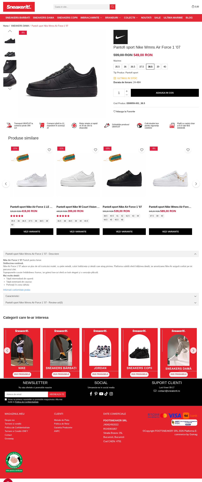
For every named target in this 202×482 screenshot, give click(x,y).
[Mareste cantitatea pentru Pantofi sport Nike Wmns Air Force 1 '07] (126, 91)
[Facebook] (91, 394)
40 (164, 66)
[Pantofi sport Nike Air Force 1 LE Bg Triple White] (31, 175)
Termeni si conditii (13, 424)
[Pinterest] (96, 394)
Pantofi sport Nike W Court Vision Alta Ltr (78, 207)
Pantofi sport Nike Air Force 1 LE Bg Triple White (31, 207)
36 (125, 66)
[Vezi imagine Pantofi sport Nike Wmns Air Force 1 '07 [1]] (9, 53)
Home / (6, 26)
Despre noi (10, 420)
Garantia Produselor (63, 427)
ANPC (57, 431)
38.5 (150, 66)
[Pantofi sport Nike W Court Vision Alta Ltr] (78, 175)
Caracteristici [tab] (12, 296)
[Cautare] (112, 6)
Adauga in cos (165, 93)
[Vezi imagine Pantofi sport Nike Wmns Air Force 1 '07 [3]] (9, 80)
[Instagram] (111, 394)
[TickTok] (106, 394)
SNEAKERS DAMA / (21, 26)
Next (9, 88)
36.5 (133, 66)
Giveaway (9, 438)
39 (158, 66)
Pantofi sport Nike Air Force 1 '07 (122, 207)
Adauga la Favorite (125, 111)
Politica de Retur (61, 424)
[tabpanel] (62, 73)
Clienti (58, 413)
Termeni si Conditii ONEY (16, 431)
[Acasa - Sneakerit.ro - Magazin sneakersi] (19, 7)
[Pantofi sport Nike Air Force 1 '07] (124, 175)
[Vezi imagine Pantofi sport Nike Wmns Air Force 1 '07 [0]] (9, 39)
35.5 (117, 66)
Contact (8, 435)
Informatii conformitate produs (16, 290)
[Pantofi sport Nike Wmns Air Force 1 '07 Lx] (170, 175)
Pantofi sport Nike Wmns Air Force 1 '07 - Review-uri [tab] (34, 302)
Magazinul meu (14, 413)
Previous (9, 31)
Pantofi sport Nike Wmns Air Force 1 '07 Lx (170, 207)
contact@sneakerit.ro (168, 391)
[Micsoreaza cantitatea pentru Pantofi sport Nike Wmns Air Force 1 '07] (126, 95)
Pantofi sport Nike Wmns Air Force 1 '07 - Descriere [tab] (32, 253)
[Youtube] (101, 394)
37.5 (141, 66)
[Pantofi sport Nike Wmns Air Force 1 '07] (62, 73)
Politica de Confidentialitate (27, 402)
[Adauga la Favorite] (49, 150)
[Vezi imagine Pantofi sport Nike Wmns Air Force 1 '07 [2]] (9, 66)
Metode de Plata (61, 420)
